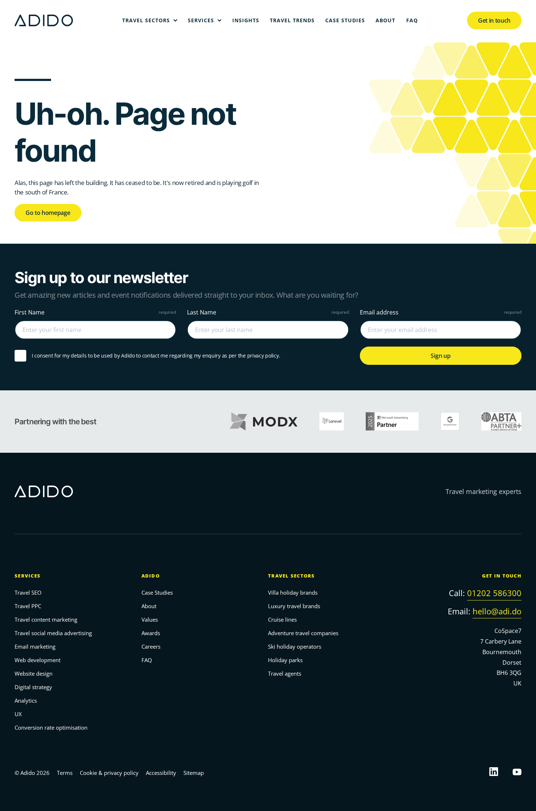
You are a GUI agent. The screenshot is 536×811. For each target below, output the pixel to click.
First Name (29, 312)
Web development (38, 660)
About (148, 606)
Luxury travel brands (294, 606)
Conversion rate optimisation (51, 727)
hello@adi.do (497, 610)
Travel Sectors (291, 576)
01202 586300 (494, 592)
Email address (379, 312)
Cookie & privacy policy (109, 772)
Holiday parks (285, 660)
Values (149, 619)
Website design (34, 673)
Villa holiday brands (293, 592)
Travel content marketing (46, 619)
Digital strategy (33, 687)
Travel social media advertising (53, 633)
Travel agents (284, 673)
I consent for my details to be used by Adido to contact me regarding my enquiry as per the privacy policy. (156, 355)
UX (18, 714)
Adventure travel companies (303, 633)
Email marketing (35, 646)
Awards (150, 633)
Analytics (26, 700)
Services (27, 576)
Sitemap (193, 772)
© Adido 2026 (32, 772)
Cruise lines (282, 619)
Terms (65, 772)
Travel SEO (28, 592)
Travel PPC (28, 606)
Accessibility (161, 772)
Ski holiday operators (294, 646)
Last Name (201, 312)
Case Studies (157, 592)
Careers (150, 646)
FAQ (146, 660)
